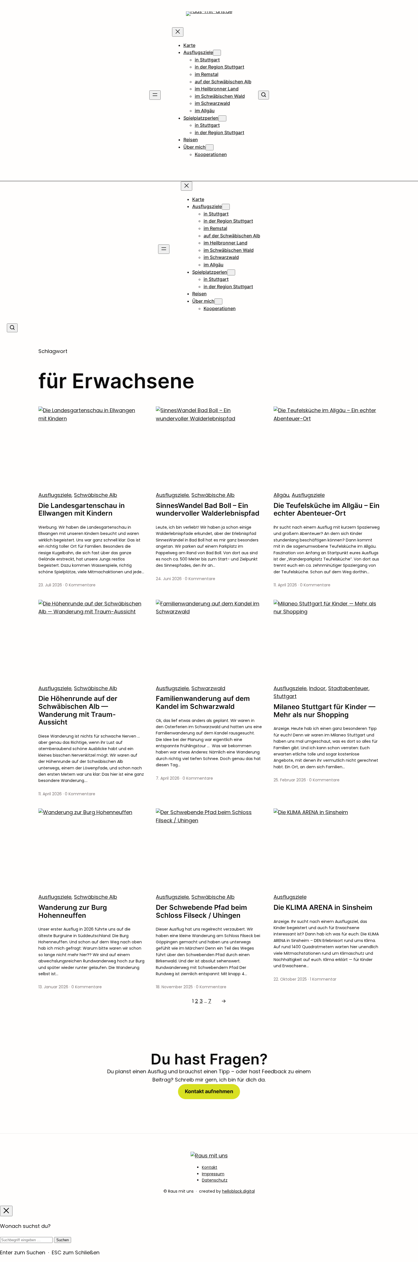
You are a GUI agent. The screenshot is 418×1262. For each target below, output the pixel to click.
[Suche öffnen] (263, 95)
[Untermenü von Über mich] (210, 147)
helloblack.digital (238, 1191)
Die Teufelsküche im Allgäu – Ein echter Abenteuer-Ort (327, 509)
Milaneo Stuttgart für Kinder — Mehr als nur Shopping (324, 711)
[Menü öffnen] (155, 95)
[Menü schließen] (177, 32)
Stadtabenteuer (348, 688)
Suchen (62, 1240)
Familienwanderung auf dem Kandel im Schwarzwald (203, 702)
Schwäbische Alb (95, 495)
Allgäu (281, 495)
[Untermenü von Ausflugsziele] (217, 53)
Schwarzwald (208, 688)
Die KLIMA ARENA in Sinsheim (323, 908)
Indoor (317, 688)
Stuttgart (285, 696)
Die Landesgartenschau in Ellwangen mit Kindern (81, 509)
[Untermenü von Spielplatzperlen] (222, 118)
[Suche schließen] (6, 1211)
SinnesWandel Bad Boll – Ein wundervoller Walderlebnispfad (207, 509)
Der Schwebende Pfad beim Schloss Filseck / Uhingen (201, 911)
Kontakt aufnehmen (209, 1091)
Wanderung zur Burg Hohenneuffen (72, 911)
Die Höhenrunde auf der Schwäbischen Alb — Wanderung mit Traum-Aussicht (77, 710)
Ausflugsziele (54, 495)
